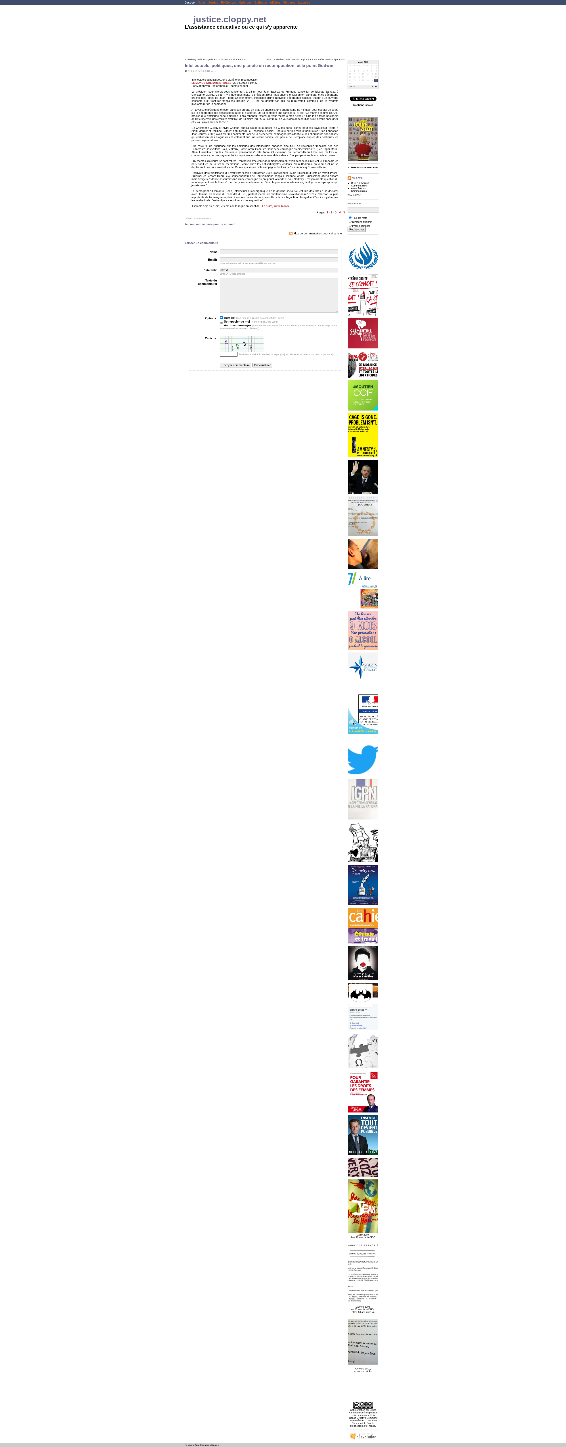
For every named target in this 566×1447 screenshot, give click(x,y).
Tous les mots (359, 218)
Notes (201, 2)
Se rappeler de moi (236, 321)
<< (351, 87)
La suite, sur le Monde (276, 206)
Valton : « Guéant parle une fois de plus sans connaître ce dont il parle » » (305, 59)
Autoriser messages (237, 325)
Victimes (289, 2)
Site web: (210, 270)
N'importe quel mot (362, 222)
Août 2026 (363, 62)
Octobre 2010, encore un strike (363, 1370)
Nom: (213, 252)
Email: (212, 259)
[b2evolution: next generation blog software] (363, 1438)
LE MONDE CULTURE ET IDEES (211, 82)
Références (228, 2)
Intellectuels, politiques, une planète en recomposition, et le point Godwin (259, 65)
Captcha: (211, 338)
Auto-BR (229, 317)
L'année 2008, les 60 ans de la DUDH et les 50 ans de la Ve (363, 1309)
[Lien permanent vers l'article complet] (186, 71)
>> (376, 87)
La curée (304, 2)
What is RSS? (354, 195)
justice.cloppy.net (229, 19)
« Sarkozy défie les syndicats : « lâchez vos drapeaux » (215, 59)
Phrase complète (361, 225)
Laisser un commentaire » (198, 218)
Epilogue (260, 2)
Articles (365, 183)
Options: (211, 318)
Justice (190, 2)
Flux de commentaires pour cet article (317, 233)
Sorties (213, 2)
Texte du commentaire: (207, 282)
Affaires (275, 2)
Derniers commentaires (364, 167)
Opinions (245, 2)
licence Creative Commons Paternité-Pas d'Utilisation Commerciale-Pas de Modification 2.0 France (363, 1422)
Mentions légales (210, 1445)
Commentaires (359, 185)
